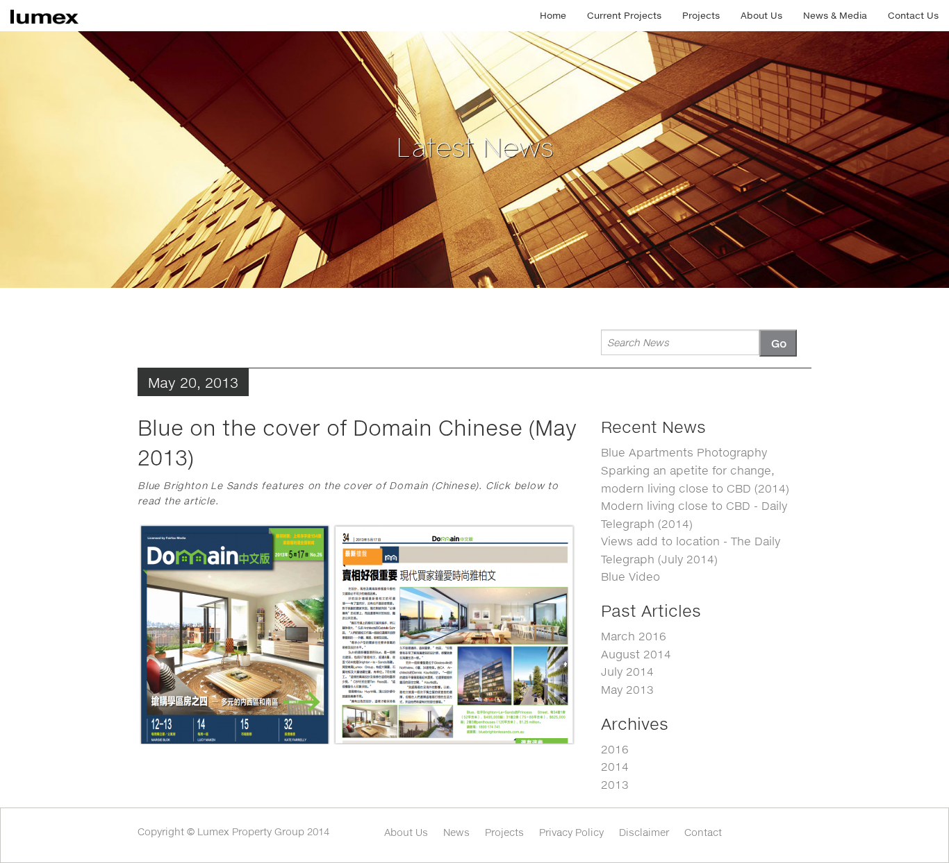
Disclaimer (644, 832)
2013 (615, 784)
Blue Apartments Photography (684, 452)
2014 (615, 766)
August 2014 (636, 653)
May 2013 (627, 689)
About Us (761, 15)
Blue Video (630, 576)
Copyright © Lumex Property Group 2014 (233, 831)
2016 (615, 748)
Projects (701, 15)
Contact (703, 832)
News (456, 832)
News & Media (835, 15)
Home (553, 15)
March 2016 (633, 635)
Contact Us (913, 15)
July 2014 (627, 671)
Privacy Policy (571, 832)
